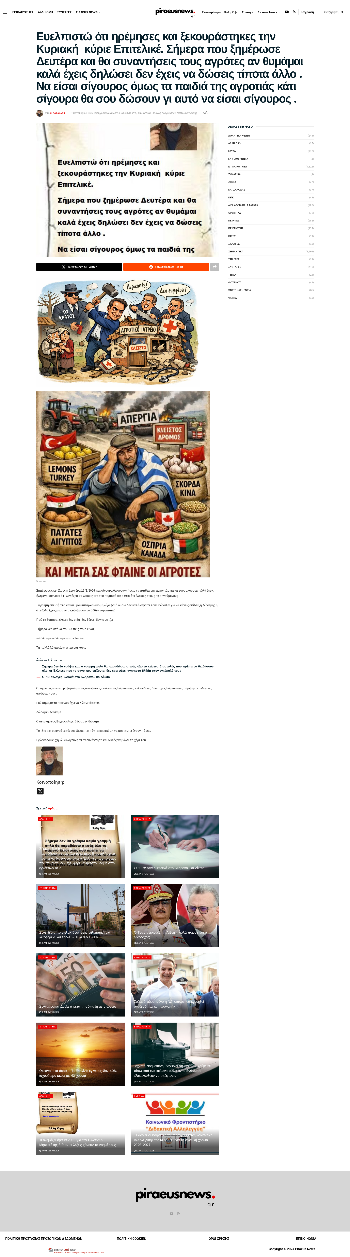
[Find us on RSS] (294, 12)
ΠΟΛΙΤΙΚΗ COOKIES (131, 1239)
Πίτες (232, 236)
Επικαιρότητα (22, 12)
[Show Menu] (5, 12)
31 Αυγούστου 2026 (50, 873)
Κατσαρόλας (236, 189)
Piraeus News (87, 12)
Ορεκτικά (234, 213)
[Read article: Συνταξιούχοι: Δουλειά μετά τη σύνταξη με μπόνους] (80, 985)
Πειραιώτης (236, 228)
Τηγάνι (232, 274)
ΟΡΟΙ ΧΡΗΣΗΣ (219, 1239)
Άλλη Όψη (45, 12)
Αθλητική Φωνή (239, 135)
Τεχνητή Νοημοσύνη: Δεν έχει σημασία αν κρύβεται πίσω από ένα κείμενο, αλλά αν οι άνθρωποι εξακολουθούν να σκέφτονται (172, 1071)
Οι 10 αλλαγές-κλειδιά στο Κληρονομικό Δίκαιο (76, 677)
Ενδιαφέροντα (238, 159)
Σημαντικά (144, 113)
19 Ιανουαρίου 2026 (82, 113)
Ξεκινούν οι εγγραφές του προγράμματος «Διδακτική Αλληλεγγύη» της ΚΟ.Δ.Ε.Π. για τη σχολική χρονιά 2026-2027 (173, 1140)
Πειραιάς (139, 1095)
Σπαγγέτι (234, 259)
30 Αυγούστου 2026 (50, 1150)
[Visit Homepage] (175, 12)
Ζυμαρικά (234, 174)
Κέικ (231, 197)
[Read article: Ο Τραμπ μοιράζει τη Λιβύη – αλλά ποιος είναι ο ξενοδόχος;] (175, 915)
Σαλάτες (234, 244)
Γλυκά (232, 151)
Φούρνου (234, 282)
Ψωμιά (232, 298)
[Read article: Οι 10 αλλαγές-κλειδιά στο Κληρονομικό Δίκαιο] (175, 846)
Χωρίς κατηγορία (239, 290)
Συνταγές (64, 12)
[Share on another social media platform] (214, 267)
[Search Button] (343, 12)
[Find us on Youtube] (287, 12)
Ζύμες (232, 182)
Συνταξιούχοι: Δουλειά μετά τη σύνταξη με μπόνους (77, 1006)
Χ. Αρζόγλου (57, 113)
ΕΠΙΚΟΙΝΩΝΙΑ (306, 1239)
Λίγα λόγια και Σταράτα (121, 113)
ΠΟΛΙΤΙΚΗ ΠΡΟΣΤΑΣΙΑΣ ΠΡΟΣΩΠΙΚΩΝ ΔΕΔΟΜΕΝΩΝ (43, 1239)
